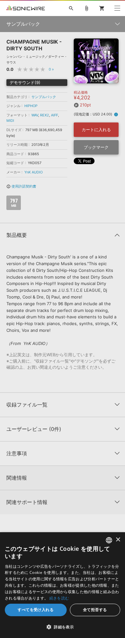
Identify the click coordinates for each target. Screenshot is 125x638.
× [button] (117, 539)
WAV (34, 115)
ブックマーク (96, 147)
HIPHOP (31, 106)
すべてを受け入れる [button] (36, 609)
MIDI (10, 120)
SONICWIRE (25, 8)
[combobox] (109, 540)
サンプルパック (43, 97)
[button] (62, 627)
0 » (51, 69)
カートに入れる (96, 129)
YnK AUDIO (33, 172)
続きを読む (59, 598)
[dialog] (62, 585)
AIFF (54, 115)
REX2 (44, 115)
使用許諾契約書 (21, 186)
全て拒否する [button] (95, 609)
